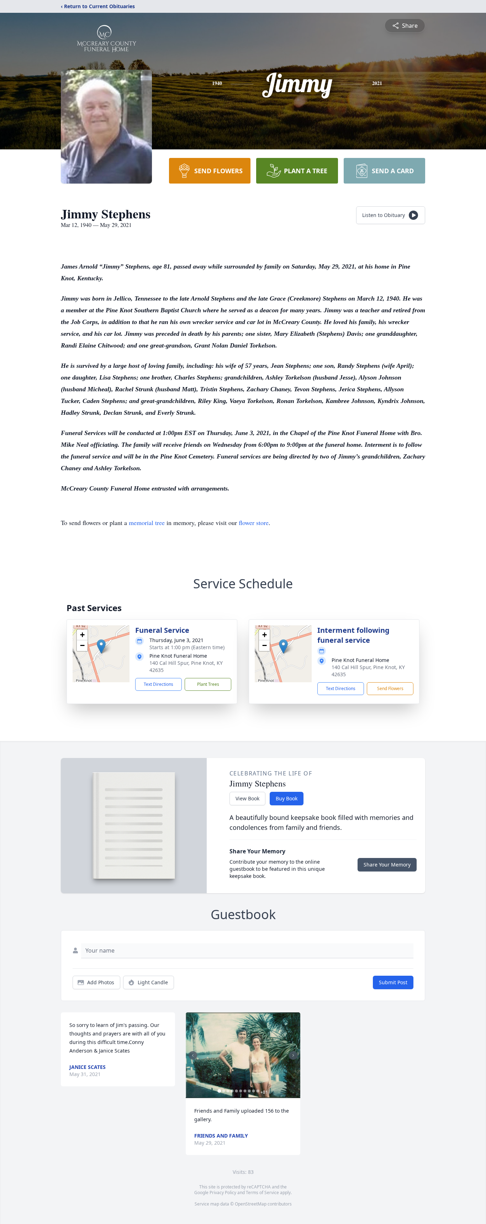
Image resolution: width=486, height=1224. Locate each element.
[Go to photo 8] (249, 1091)
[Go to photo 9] (253, 1091)
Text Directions (158, 684)
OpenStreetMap (250, 1204)
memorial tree (147, 522)
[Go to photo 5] (236, 1091)
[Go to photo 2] (223, 1091)
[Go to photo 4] (232, 1091)
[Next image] (293, 1055)
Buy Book (286, 798)
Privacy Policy (223, 1192)
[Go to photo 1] (219, 1091)
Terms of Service (262, 1192)
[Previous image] (193, 1055)
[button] (101, 646)
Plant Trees (208, 684)
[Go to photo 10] (257, 1091)
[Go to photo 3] (227, 1091)
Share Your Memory (387, 864)
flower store (254, 522)
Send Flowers (390, 688)
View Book (247, 798)
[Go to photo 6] (240, 1091)
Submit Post (393, 982)
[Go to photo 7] (244, 1091)
